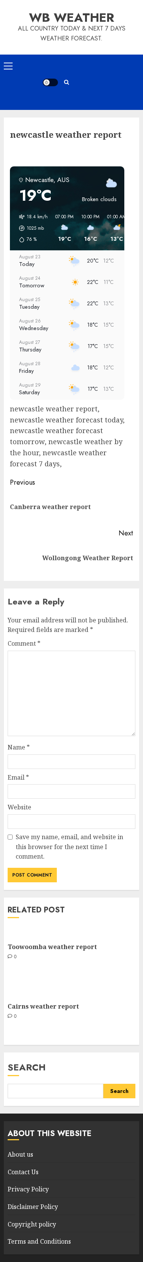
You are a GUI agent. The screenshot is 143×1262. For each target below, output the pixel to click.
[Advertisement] (105, 82)
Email (18, 777)
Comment (24, 643)
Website (19, 807)
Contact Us (23, 1172)
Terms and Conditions (39, 1241)
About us (20, 1154)
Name (19, 747)
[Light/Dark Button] (50, 82)
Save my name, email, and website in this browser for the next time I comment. (69, 847)
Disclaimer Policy (33, 1206)
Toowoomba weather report (52, 947)
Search (27, 1067)
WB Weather (71, 17)
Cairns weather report (43, 1006)
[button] (8, 65)
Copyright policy (32, 1224)
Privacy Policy (28, 1189)
